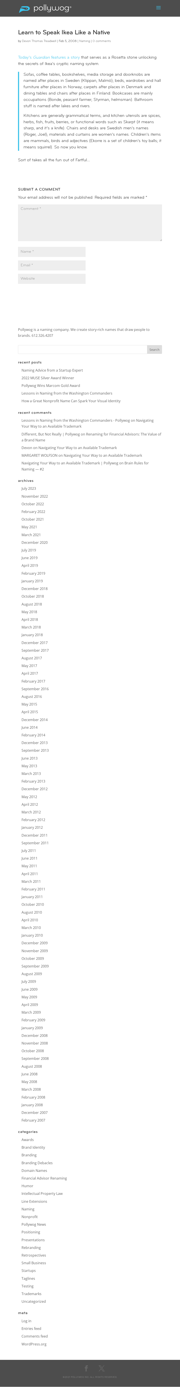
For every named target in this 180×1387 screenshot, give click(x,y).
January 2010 (32, 935)
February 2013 (33, 781)
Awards (28, 1139)
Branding (29, 1155)
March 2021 (31, 534)
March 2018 (31, 627)
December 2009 (35, 943)
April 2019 (30, 565)
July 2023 (29, 488)
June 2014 (30, 727)
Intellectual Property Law (42, 1193)
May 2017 (29, 665)
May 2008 (29, 1081)
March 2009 (31, 1012)
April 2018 (30, 619)
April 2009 (30, 1004)
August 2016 (32, 696)
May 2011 (29, 866)
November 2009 (35, 950)
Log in (26, 1321)
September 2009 (35, 966)
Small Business (34, 1263)
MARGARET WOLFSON (40, 455)
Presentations (33, 1240)
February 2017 (33, 681)
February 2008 (33, 1097)
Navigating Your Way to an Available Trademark (77, 447)
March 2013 (31, 773)
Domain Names (34, 1170)
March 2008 (31, 1089)
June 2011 (30, 858)
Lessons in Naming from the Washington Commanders (67, 393)
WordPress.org (34, 1344)
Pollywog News (34, 1224)
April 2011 (30, 873)
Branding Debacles (37, 1163)
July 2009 (29, 981)
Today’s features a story (49, 58)
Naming (84, 41)
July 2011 (29, 850)
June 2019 (30, 557)
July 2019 (29, 550)
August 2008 (32, 1066)
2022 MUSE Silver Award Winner (48, 378)
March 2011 (31, 881)
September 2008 (35, 1058)
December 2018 (35, 588)
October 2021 (33, 519)
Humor (27, 1185)
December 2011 (35, 835)
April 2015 (30, 711)
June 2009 (30, 989)
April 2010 (30, 920)
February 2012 (33, 819)
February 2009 (33, 1020)
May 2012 (29, 796)
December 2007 (35, 1112)
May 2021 (29, 527)
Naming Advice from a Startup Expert (52, 370)
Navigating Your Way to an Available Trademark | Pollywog (70, 463)
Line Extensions (34, 1201)
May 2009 (29, 997)
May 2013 (29, 766)
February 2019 (33, 573)
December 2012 (35, 789)
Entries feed (31, 1328)
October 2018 (33, 596)
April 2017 (30, 673)
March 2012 (31, 812)
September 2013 (35, 750)
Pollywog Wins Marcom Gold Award (51, 385)
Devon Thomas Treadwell (39, 41)
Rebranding (31, 1247)
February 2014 (33, 735)
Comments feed (35, 1336)
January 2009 (32, 1027)
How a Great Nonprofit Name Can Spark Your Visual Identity (71, 401)
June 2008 (30, 1074)
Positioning (31, 1232)
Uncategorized (34, 1301)
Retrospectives (34, 1255)
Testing (28, 1286)
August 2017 (32, 658)
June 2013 (30, 758)
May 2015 (29, 704)
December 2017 (35, 642)
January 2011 (32, 896)
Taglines (28, 1278)
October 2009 (33, 958)
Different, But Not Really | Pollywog (51, 434)
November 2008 (35, 1043)
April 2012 (30, 804)
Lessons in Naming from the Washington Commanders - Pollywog (76, 420)
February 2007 (33, 1120)
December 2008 (35, 1035)
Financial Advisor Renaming (44, 1178)
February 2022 (33, 511)
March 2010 (31, 927)
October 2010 (33, 904)
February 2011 (33, 889)
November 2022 (35, 496)
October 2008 (33, 1050)
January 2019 (32, 581)
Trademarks (31, 1293)
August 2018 (32, 604)
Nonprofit (30, 1216)
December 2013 (35, 742)
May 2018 (29, 611)
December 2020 (35, 542)
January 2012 (32, 827)
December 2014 (35, 719)
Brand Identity (33, 1147)
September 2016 (35, 688)
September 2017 (35, 650)
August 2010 (32, 912)
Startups (29, 1270)
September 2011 (35, 843)
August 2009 (32, 973)
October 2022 (33, 504)
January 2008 (32, 1105)
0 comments (102, 41)
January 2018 (32, 634)
